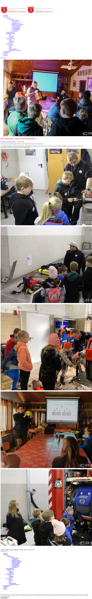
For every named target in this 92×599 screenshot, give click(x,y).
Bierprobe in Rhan (16, 23)
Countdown (15, 22)
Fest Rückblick (16, 20)
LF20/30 (11, 45)
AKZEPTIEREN (4, 597)
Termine (11, 37)
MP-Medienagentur (39, 549)
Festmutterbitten (16, 29)
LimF (10, 47)
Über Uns (5, 16)
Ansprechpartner (10, 32)
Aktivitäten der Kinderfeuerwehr (8, 141)
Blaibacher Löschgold (17, 24)
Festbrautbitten (16, 28)
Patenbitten (15, 31)
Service (5, 54)
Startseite (5, 15)
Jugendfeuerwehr (10, 33)
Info (10, 34)
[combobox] (10, 58)
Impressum (3, 547)
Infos (10, 40)
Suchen (2, 57)
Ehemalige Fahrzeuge (15, 50)
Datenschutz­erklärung (12, 547)
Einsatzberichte (7, 51)
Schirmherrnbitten (16, 25)
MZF (10, 46)
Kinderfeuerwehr (10, 38)
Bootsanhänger (13, 49)
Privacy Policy (7, 596)
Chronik (8, 18)
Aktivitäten (12, 36)
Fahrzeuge (9, 43)
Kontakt (5, 55)
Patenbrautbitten (16, 27)
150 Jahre (11, 19)
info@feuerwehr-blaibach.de (9, 4)
